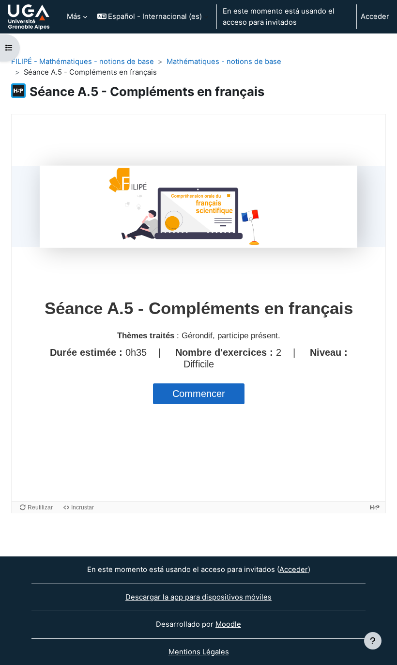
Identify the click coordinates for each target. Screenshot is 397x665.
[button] (153, 16)
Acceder (375, 16)
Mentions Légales (198, 652)
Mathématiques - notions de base (224, 61)
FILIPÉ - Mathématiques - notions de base (82, 61)
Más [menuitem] (74, 16)
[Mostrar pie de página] (373, 640)
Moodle (228, 624)
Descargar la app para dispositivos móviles (198, 597)
